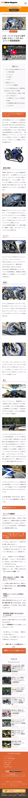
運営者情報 (12, 774)
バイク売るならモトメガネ (7, 14)
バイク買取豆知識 (9, 758)
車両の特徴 (10, 72)
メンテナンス (8, 760)
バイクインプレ (18, 14)
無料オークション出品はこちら (14, 650)
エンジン (9, 74)
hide (17, 66)
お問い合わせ (8, 766)
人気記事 (7, 764)
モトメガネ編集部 (12, 85)
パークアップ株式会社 (16, 781)
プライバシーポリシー (10, 793)
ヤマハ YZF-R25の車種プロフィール (15, 69)
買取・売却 (8, 762)
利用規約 (3, 793)
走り (8, 79)
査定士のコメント (10, 82)
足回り (9, 77)
